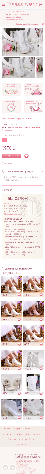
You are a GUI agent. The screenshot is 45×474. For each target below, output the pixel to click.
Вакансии (12, 439)
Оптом (31, 439)
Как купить (7, 434)
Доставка (18, 434)
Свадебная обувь (13, 17)
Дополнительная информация (17, 171)
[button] (40, 31)
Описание (7, 190)
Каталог (7, 429)
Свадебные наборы (22, 429)
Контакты (22, 439)
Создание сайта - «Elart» (28, 461)
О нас (35, 429)
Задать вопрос (21, 444)
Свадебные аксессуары (14, 11)
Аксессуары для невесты (17, 14)
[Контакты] (31, 4)
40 (5, 140)
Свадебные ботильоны (16, 19)
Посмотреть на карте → (14, 214)
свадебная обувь (20, 127)
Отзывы (36, 434)
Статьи (28, 434)
